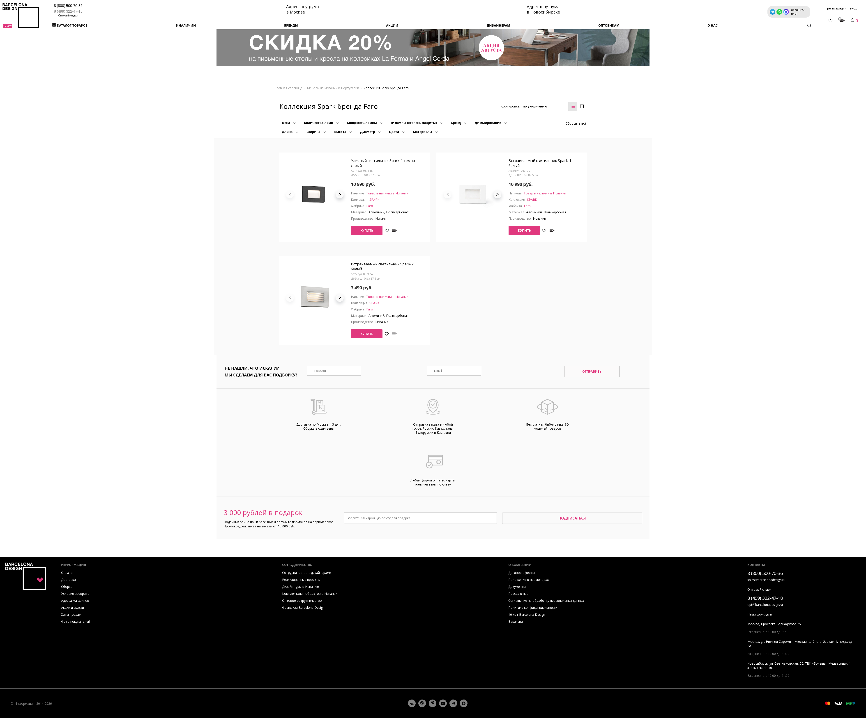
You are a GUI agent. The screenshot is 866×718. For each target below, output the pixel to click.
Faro (369, 206)
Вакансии (515, 621)
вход (853, 8)
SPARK (374, 199)
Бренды (291, 25)
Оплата (67, 572)
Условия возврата (75, 593)
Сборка (66, 586)
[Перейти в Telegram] (453, 703)
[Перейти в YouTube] (443, 703)
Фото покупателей (75, 621)
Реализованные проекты (301, 579)
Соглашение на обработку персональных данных (546, 600)
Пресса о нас (518, 593)
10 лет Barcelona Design (526, 614)
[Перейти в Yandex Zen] (464, 703)
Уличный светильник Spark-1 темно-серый (383, 163)
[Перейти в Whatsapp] (422, 703)
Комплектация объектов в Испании (309, 593)
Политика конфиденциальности (532, 607)
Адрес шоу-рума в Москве (302, 9)
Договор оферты (521, 572)
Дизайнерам (498, 25)
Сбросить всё (576, 123)
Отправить (591, 371)
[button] (340, 194)
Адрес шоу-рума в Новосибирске (543, 9)
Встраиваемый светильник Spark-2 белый (382, 266)
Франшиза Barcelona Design (303, 607)
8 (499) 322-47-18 (68, 11)
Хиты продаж (71, 614)
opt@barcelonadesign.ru (765, 604)
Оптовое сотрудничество (302, 600)
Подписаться (572, 518)
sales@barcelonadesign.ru (766, 580)
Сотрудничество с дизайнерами (306, 572)
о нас (712, 25)
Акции (392, 25)
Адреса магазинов (75, 600)
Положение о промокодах (528, 579)
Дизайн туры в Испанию (300, 586)
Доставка (68, 579)
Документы (517, 586)
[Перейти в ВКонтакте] (412, 703)
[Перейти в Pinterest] (432, 703)
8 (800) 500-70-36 (68, 6)
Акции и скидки (72, 607)
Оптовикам (608, 25)
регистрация (836, 8)
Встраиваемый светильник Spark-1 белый (540, 163)
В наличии (186, 25)
